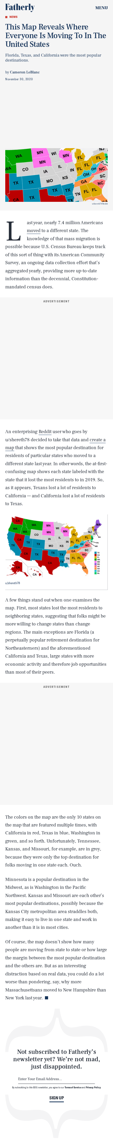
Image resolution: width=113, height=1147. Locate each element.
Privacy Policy (93, 1087)
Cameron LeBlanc (25, 72)
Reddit (45, 432)
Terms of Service (73, 1087)
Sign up (56, 1097)
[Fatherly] (20, 8)
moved (33, 231)
